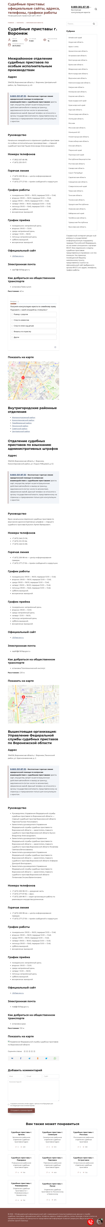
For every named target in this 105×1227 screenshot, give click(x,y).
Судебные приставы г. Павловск (52, 1159)
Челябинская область (77, 218)
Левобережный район (21, 423)
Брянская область (75, 65)
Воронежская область (77, 78)
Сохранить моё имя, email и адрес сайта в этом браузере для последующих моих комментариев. (31, 1104)
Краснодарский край (77, 101)
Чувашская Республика (78, 222)
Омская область (75, 146)
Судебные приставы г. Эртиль (21, 1133)
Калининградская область (79, 83)
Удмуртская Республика (78, 204)
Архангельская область (78, 51)
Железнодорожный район (23, 417)
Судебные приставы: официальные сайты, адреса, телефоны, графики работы (34, 8)
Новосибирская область (78, 141)
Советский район (19, 429)
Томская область (75, 195)
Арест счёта (73, 47)
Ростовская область (76, 164)
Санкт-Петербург (75, 173)
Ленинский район (20, 426)
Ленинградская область (78, 114)
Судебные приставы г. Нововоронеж (21, 1184)
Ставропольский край (77, 186)
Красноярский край (76, 105)
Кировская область (76, 96)
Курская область (75, 110)
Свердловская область (77, 182)
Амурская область (75, 42)
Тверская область (75, 191)
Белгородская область (77, 60)
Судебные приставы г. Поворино (21, 1159)
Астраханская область (77, 56)
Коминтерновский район (23, 420)
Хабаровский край (76, 213)
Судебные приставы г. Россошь (83, 1133)
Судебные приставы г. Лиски (52, 1185)
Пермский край (75, 150)
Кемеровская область (77, 92)
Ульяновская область (77, 209)
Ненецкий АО (74, 132)
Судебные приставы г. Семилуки (52, 1133)
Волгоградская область (78, 74)
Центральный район (21, 431)
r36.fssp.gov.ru (18, 256)
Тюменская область (76, 200)
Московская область (76, 128)
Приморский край (76, 155)
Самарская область (76, 168)
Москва (71, 123)
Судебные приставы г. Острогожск (83, 1159)
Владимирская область (78, 69)
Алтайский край (75, 38)
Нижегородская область (78, 137)
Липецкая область (75, 119)
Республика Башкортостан (79, 159)
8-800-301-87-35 (80, 7)
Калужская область (76, 87)
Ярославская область (77, 227)
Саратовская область (77, 177)
